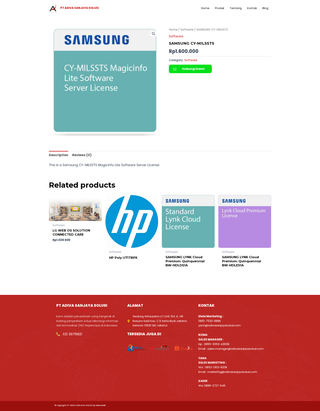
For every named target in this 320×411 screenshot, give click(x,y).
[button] (153, 33)
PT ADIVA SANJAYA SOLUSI (79, 8)
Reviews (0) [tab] (81, 155)
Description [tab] (58, 155)
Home (173, 29)
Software (187, 29)
